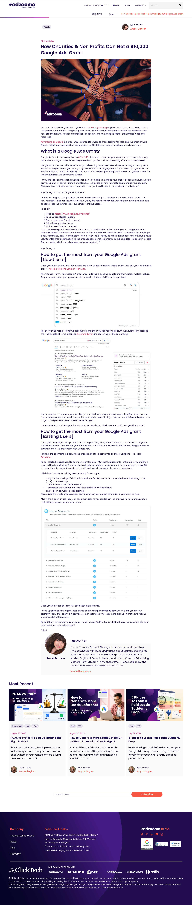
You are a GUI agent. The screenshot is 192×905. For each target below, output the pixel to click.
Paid (127, 5)
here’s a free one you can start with (67, 268)
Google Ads (17, 726)
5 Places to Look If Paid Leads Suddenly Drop (154, 739)
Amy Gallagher (27, 771)
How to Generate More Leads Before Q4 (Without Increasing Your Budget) (95, 739)
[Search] (180, 5)
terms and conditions (98, 881)
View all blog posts (81, 671)
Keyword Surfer (85, 333)
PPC (79, 726)
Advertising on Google (52, 141)
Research (140, 5)
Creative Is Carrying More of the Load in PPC (67, 850)
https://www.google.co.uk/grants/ (72, 213)
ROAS (35, 726)
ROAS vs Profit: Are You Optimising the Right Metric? (36, 739)
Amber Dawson (138, 28)
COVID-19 (83, 157)
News (116, 5)
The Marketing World (96, 5)
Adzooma (46, 457)
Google (46, 27)
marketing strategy (98, 127)
